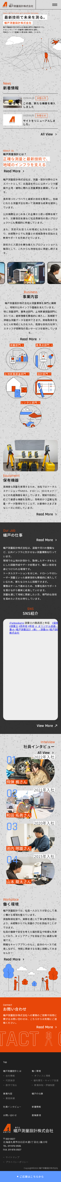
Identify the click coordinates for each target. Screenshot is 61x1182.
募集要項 (36, 1115)
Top (5, 1062)
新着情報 (36, 1107)
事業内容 (7, 1093)
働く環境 (36, 1071)
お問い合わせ (10, 1115)
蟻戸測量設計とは (12, 1071)
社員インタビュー (12, 1107)
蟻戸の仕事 (37, 1093)
